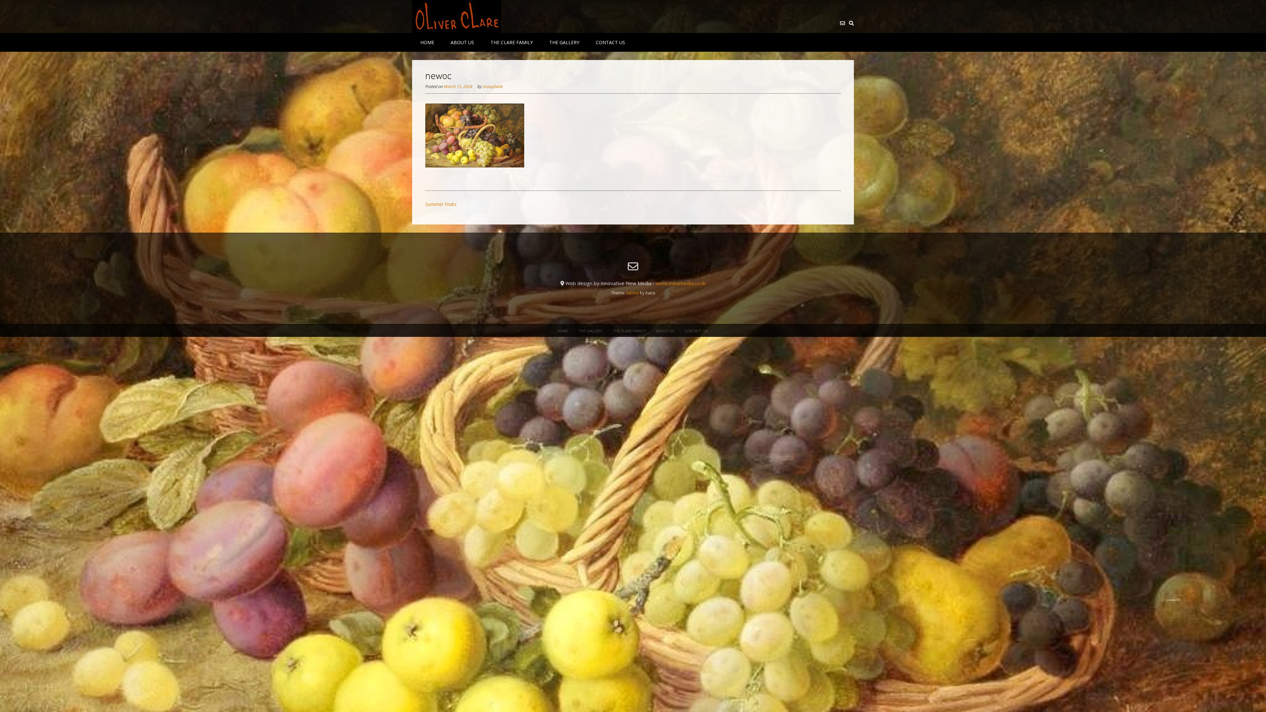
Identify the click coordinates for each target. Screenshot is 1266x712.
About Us (462, 42)
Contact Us (610, 42)
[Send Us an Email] (842, 23)
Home (427, 42)
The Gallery (564, 42)
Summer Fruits (441, 204)
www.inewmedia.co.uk (681, 283)
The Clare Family (512, 42)
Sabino (632, 293)
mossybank (493, 86)
